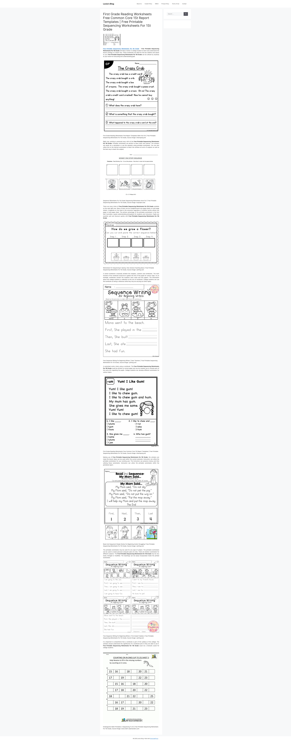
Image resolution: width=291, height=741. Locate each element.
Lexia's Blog (108, 4)
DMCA (156, 3)
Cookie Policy (148, 3)
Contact (184, 3)
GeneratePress (154, 738)
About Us (139, 3)
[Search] (186, 14)
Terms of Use (175, 3)
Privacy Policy (165, 3)
